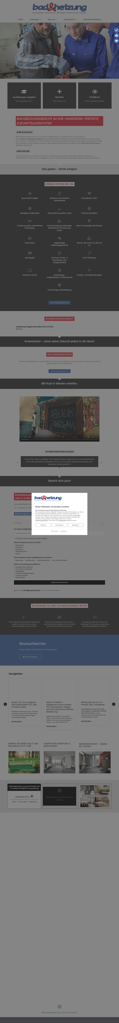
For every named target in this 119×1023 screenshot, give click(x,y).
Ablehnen (43, 525)
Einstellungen (59, 525)
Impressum (63, 531)
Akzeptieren (75, 525)
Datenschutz (55, 531)
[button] (116, 30)
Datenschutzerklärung (41, 520)
